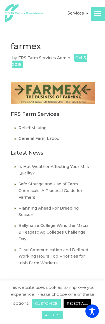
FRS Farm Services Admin (44, 57)
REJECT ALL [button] (77, 303)
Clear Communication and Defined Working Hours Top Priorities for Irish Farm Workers (53, 256)
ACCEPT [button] (52, 315)
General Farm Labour (39, 138)
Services (75, 13)
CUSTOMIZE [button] (46, 303)
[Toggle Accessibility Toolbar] (92, 311)
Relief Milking (32, 127)
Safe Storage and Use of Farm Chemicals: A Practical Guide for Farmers (50, 190)
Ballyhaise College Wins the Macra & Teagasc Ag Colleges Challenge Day (53, 232)
